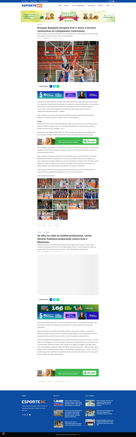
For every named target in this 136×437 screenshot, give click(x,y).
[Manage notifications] (3, 433)
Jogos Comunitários (78, 5)
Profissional (47, 232)
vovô (68, 381)
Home (59, 5)
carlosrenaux (41, 381)
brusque (57, 225)
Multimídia (91, 5)
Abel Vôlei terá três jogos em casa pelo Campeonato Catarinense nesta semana (104, 412)
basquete (50, 225)
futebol (49, 381)
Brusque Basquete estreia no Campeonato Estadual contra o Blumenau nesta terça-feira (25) (104, 422)
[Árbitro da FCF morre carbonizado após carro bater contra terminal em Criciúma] (58, 424)
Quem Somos (25, 1)
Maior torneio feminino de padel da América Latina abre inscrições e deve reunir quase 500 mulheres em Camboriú (73, 403)
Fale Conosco (33, 1)
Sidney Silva (46, 38)
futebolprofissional (59, 381)
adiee (39, 225)
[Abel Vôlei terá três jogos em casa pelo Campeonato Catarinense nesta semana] (90, 413)
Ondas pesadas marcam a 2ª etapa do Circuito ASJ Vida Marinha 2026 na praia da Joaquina (104, 403)
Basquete (39, 24)
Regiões (100, 5)
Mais (107, 5)
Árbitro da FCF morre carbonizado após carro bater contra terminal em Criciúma (73, 423)
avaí (44, 225)
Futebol (66, 5)
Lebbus (78, 434)
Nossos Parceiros (43, 1)
